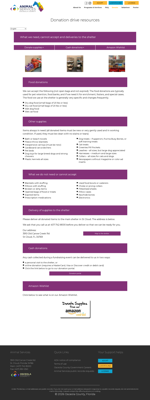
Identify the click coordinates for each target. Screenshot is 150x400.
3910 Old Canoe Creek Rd (22, 360)
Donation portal (75, 273)
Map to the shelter (102, 234)
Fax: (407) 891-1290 (19, 369)
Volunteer (125, 7)
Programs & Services (93, 7)
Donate (115, 7)
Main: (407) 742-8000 (20, 366)
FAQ (107, 7)
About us (77, 7)
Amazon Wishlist (116, 47)
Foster (136, 7)
